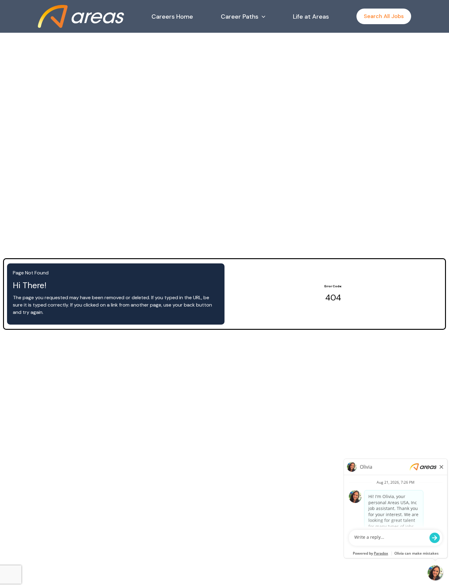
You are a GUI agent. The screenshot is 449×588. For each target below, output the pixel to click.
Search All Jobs (384, 16)
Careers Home (172, 16)
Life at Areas (311, 16)
